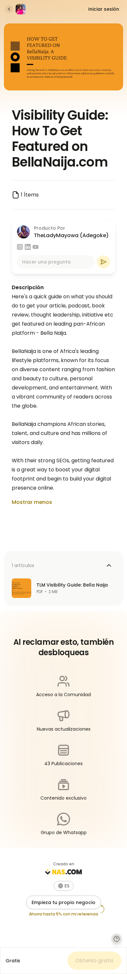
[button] (64, 886)
